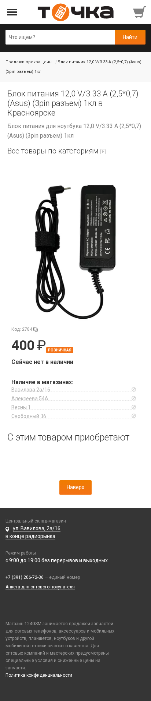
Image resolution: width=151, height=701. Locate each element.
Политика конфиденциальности (38, 675)
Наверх (75, 487)
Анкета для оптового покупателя (40, 587)
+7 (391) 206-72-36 (24, 577)
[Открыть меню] (12, 12)
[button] (75, 245)
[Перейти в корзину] (140, 12)
